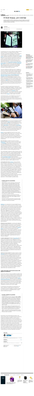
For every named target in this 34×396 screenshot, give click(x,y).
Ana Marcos (5, 26)
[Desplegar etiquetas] (21, 342)
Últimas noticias (28, 54)
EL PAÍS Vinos (22, 374)
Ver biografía (8, 335)
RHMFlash (2, 204)
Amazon (8, 93)
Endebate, (12, 161)
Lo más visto (27, 72)
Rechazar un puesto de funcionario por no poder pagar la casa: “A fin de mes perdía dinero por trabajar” (29, 83)
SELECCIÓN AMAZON (6, 374)
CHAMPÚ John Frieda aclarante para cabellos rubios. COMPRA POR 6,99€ (20, 381)
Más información (5, 346)
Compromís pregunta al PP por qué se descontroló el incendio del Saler (29, 64)
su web (9, 157)
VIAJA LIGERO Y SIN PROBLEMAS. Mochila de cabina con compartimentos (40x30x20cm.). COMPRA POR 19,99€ (25, 381)
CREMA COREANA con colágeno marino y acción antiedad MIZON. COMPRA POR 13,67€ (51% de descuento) (11, 383)
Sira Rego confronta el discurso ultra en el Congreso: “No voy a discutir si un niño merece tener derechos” (29, 67)
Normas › (21, 339)
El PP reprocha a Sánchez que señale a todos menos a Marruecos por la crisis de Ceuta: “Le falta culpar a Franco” (29, 61)
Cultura (3, 15)
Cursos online (14, 374)
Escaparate (2, 374)
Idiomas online (18, 374)
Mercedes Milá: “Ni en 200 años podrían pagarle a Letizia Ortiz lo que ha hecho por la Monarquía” (29, 81)
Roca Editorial (16, 238)
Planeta (9, 121)
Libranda (13, 90)
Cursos (11, 374)
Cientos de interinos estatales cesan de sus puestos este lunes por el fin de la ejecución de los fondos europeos (29, 86)
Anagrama (2, 253)
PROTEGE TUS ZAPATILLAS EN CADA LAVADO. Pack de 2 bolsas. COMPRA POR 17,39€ (31, 381)
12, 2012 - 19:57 (7, 27)
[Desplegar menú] (1, 11)
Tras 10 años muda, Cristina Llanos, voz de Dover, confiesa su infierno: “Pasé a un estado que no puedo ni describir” (29, 78)
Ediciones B (3, 141)
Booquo (2, 132)
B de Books (4, 142)
